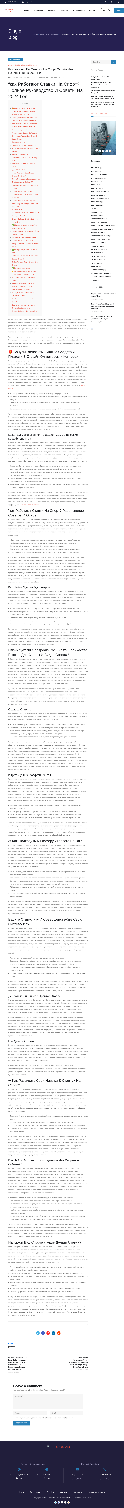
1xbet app (94, 185)
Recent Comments (99, 113)
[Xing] (59, 1502)
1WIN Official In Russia (99, 174)
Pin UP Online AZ (97, 259)
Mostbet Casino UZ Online (101, 229)
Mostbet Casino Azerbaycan (102, 225)
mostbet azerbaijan (99, 222)
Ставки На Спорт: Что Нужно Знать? (25, 311)
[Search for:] (103, 62)
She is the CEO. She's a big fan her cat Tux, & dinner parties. (103, 142)
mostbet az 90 (96, 215)
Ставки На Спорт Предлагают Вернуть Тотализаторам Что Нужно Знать (25, 244)
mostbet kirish (97, 232)
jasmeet (25, 65)
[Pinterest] (48, 1333)
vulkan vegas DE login (100, 273)
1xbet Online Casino (99, 198)
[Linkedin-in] (65, 1502)
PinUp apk (94, 266)
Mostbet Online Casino (100, 236)
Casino (93, 208)
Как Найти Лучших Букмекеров (23, 130)
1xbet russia (96, 202)
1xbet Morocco (97, 195)
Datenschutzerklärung (96, 1492)
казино (94, 280)
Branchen (64, 10)
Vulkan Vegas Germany (100, 276)
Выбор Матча (17, 210)
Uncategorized (52, 34)
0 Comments (33, 65)
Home (26, 10)
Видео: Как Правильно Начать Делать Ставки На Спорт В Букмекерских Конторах (23, 287)
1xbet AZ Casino (97, 188)
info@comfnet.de (30, 2)
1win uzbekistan (97, 178)
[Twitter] (38, 1333)
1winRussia (95, 181)
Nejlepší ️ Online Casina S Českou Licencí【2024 (102, 78)
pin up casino (96, 253)
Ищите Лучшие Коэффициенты (24, 145)
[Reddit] (59, 1333)
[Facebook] (43, 1333)
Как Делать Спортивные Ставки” (24, 237)
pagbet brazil (96, 246)
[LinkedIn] (53, 1333)
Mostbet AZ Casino (98, 219)
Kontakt (92, 10)
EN (104, 10)
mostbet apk (96, 212)
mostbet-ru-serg (97, 242)
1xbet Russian (96, 205)
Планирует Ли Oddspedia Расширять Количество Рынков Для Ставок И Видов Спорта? (26, 136)
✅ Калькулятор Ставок (21, 268)
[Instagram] (68, 1502)
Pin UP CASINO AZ (97, 256)
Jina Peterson (103, 136)
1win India (95, 171)
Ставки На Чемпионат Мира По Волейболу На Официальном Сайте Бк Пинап (25, 204)
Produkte (51, 10)
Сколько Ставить (18, 142)
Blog (42, 34)
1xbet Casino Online (99, 191)
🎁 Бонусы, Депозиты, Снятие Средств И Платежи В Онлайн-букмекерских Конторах (23, 111)
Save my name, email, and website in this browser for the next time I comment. (44, 1418)
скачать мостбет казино (30, 505)
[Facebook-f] (62, 1502)
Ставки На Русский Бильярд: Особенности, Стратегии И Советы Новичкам (25, 194)
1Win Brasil (95, 168)
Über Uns (63, 1492)
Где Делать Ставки (19, 170)
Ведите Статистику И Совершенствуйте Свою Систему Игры (24, 158)
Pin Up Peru (95, 263)
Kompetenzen (37, 10)
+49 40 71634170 (12, 2)
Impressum (77, 1492)
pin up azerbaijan (98, 249)
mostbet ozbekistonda (100, 239)
